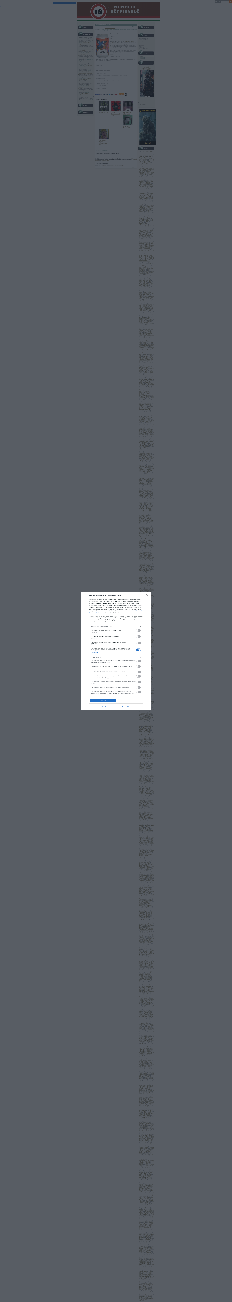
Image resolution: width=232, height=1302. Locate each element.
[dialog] (116, 651)
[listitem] (116, 626)
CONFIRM (103, 700)
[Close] (147, 595)
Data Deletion (106, 707)
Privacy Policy (126, 707)
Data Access (116, 707)
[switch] (138, 630)
